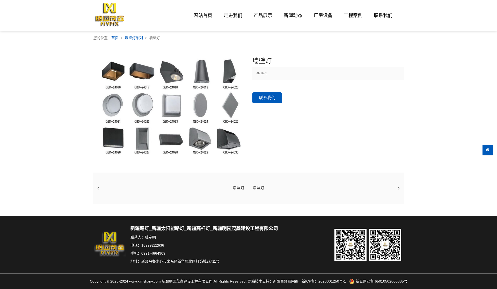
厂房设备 (323, 15)
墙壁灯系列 (134, 38)
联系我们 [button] (267, 97)
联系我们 (383, 15)
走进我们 (233, 15)
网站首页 (203, 15)
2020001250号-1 (332, 281)
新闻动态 (293, 15)
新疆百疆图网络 (285, 281)
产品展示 (263, 15)
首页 (115, 38)
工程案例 (353, 15)
